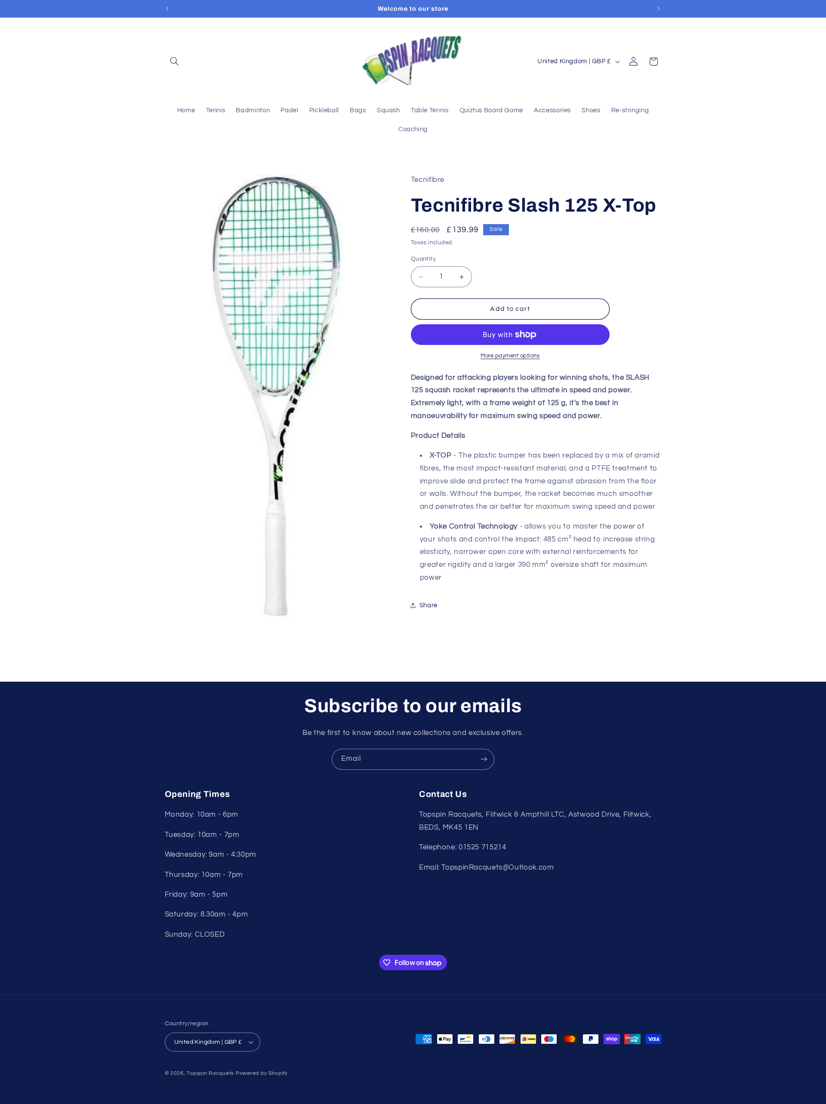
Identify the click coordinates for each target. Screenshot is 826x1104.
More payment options (510, 356)
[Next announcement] (658, 8)
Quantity (423, 259)
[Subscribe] (484, 759)
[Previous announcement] (167, 8)
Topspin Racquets (210, 1073)
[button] (175, 61)
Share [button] (428, 605)
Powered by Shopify (262, 1073)
